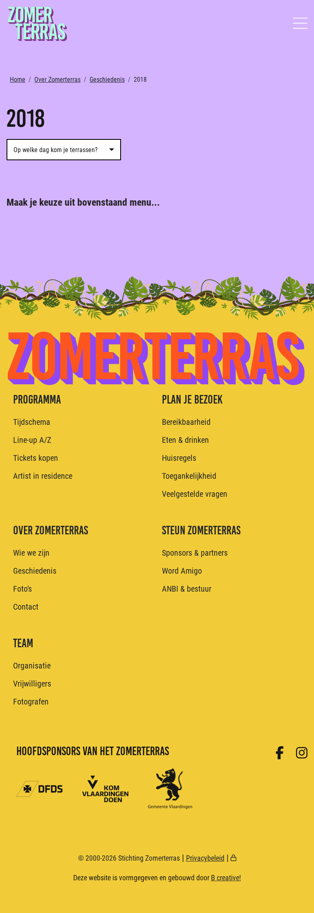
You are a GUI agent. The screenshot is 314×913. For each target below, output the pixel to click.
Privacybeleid (205, 858)
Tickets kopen (35, 457)
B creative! (226, 877)
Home (17, 79)
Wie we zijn (31, 552)
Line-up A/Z (32, 439)
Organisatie (32, 665)
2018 (140, 79)
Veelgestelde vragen (194, 493)
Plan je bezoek (192, 399)
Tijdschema (31, 421)
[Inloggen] (233, 857)
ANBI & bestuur (186, 588)
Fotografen (31, 701)
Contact (25, 606)
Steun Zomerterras (201, 530)
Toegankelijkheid (189, 475)
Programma (37, 399)
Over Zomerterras (57, 79)
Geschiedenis (107, 79)
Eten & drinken (185, 439)
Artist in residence (42, 475)
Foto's (22, 588)
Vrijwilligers (32, 683)
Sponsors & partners (195, 552)
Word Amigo (182, 570)
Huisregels (179, 457)
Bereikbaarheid (186, 421)
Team (23, 643)
